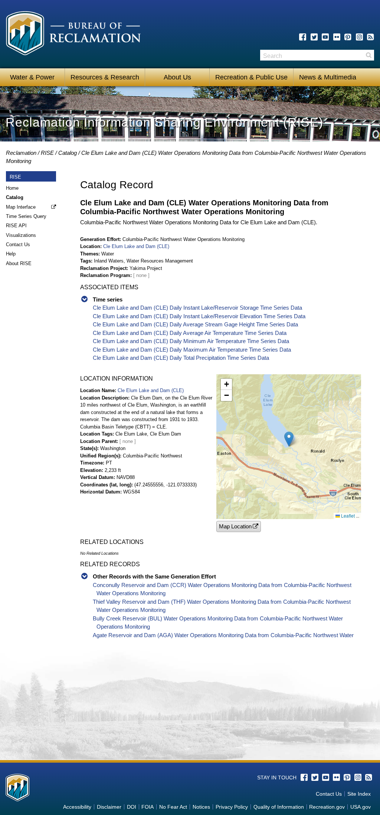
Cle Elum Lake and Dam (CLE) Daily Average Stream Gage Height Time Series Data (195, 324)
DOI (131, 807)
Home (12, 188)
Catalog (67, 153)
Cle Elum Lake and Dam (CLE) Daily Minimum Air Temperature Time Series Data (191, 341)
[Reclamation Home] (73, 34)
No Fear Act (173, 807)
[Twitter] (314, 36)
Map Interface (21, 207)
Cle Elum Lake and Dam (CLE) (136, 246)
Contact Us (18, 244)
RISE (47, 153)
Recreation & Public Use (251, 77)
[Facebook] (302, 36)
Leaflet (347, 515)
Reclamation (21, 153)
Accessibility (77, 807)
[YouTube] (325, 36)
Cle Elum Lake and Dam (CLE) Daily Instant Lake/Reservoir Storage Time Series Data (197, 307)
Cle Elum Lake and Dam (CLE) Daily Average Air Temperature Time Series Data (189, 333)
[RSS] (370, 36)
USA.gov (360, 807)
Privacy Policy (232, 807)
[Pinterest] (347, 36)
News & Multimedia (327, 77)
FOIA (147, 807)
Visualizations (21, 235)
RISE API (16, 225)
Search (368, 55)
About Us (177, 77)
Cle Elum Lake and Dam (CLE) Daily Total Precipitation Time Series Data (181, 358)
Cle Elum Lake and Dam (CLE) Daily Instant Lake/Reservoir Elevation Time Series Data (199, 316)
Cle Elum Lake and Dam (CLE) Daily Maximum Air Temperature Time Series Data (192, 349)
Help (11, 254)
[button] (289, 439)
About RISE (19, 263)
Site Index (359, 794)
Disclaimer (109, 807)
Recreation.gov (327, 807)
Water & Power (32, 77)
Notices (201, 807)
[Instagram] (359, 36)
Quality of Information (278, 807)
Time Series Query (26, 216)
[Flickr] (336, 36)
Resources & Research (105, 77)
